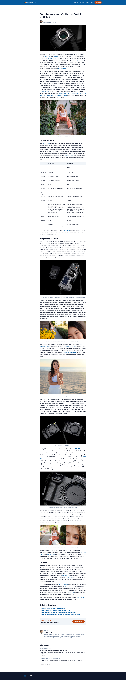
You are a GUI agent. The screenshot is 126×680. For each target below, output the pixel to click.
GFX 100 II (65, 403)
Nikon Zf (56, 56)
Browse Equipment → (78, 621)
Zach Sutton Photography (46, 658)
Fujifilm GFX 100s (68, 155)
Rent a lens (85, 676)
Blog (40, 8)
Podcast (87, 2)
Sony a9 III (47, 56)
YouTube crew (45, 91)
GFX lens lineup (63, 584)
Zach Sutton (46, 20)
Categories (76, 2)
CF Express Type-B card (69, 346)
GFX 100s (77, 449)
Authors (82, 2)
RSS (92, 2)
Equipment (45, 8)
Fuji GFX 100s (80, 60)
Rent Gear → (98, 2)
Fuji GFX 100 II (51, 58)
